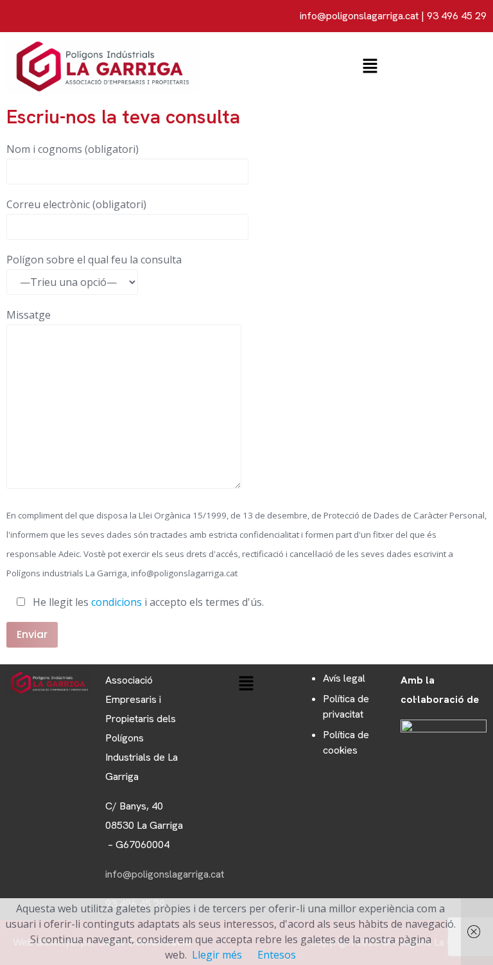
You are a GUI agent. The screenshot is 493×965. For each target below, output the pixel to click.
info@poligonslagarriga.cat (359, 15)
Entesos (276, 955)
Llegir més (217, 955)
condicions (116, 602)
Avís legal (344, 678)
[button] (370, 66)
